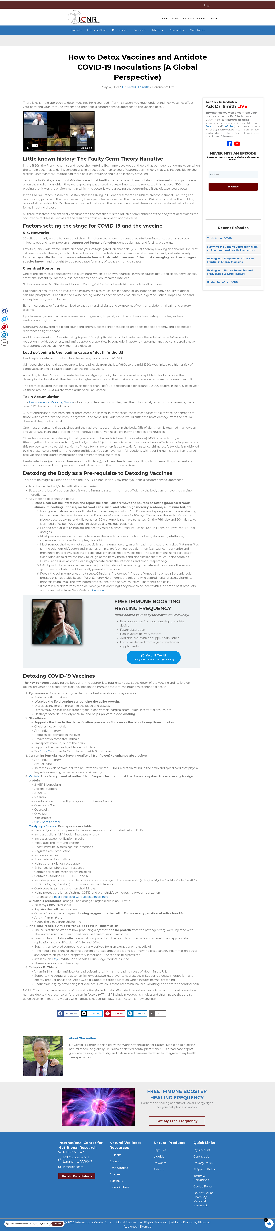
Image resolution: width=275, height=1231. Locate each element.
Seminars (116, 1180)
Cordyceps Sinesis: (43, 826)
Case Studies (119, 1168)
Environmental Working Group (51, 402)
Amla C (45, 751)
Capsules (160, 1150)
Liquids (159, 1156)
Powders (160, 1163)
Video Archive (119, 1187)
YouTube (227, 126)
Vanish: (34, 776)
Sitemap (145, 1226)
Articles (115, 1174)
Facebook (211, 126)
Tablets (159, 1169)
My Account (202, 1150)
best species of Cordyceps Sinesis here (81, 896)
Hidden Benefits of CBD (222, 282)
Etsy (55, 959)
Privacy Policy (203, 1163)
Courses (115, 1161)
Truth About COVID (219, 238)
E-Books (115, 1155)
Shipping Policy (205, 1169)
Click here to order (47, 822)
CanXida (98, 590)
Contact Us (201, 1156)
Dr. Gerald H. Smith (135, 87)
